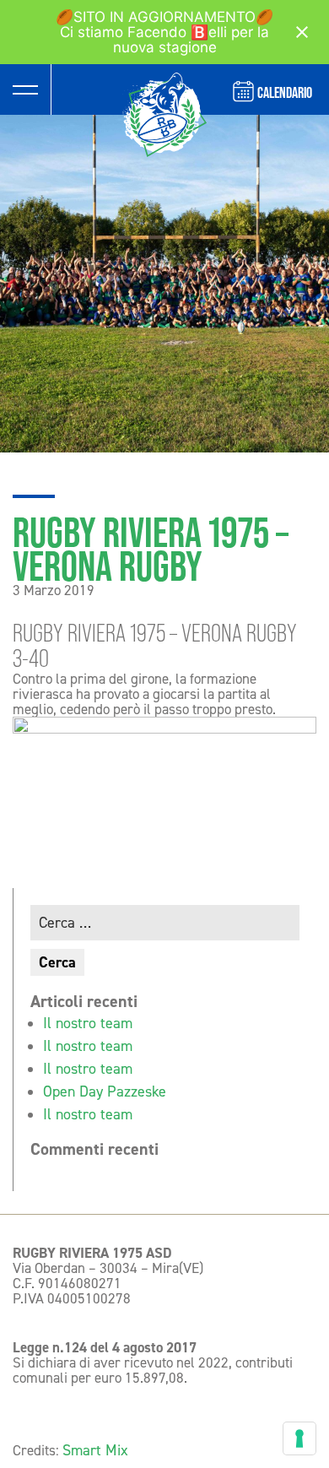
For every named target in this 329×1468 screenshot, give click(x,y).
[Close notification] (302, 32)
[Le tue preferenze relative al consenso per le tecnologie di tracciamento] (299, 1438)
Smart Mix (95, 1450)
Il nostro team (87, 1023)
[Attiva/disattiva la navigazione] (25, 89)
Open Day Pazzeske (104, 1091)
